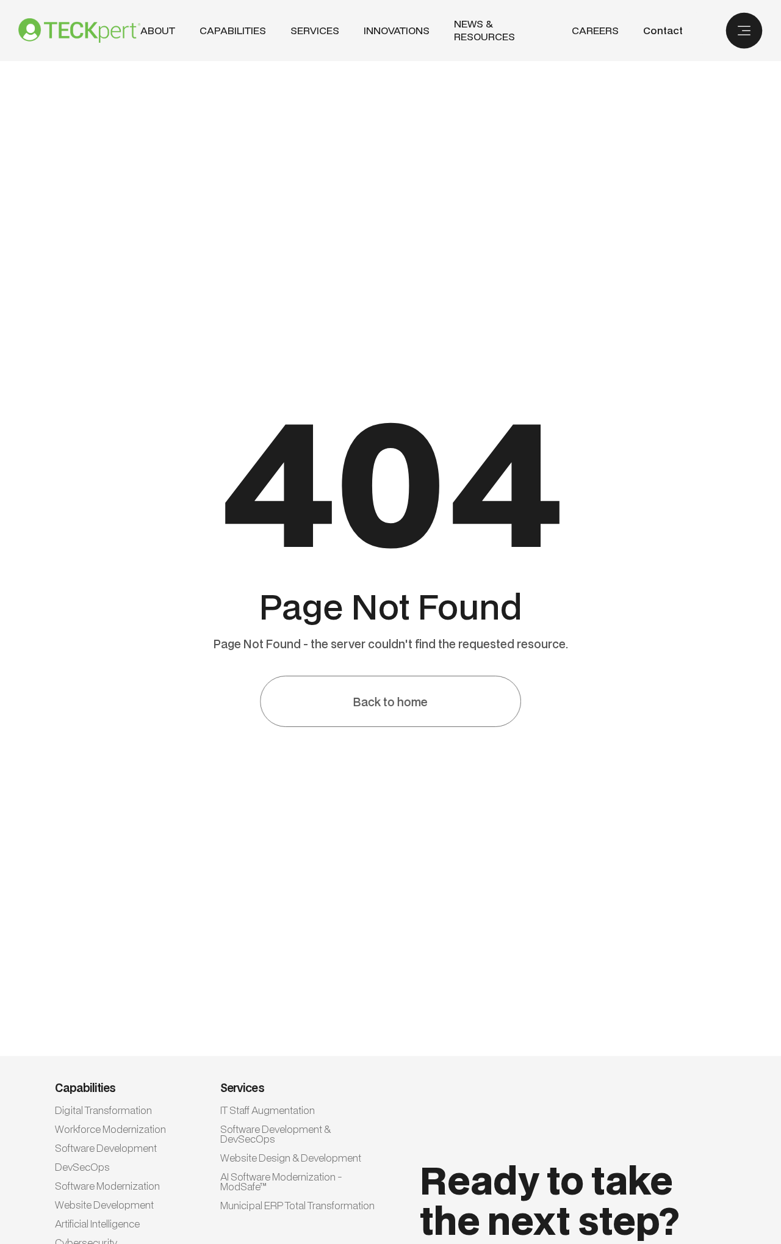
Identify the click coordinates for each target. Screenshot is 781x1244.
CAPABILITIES (233, 30)
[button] (233, 30)
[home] (79, 30)
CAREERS (595, 30)
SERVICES (314, 30)
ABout (157, 30)
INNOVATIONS (397, 30)
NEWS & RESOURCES (484, 30)
